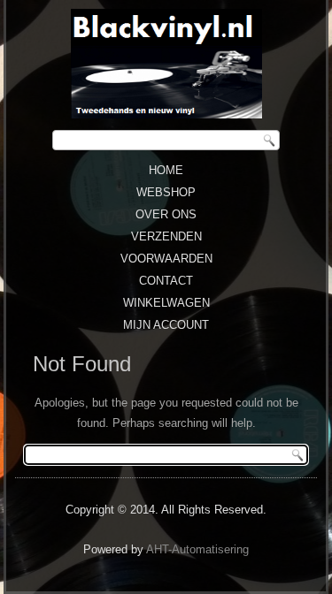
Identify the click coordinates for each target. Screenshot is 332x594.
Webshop (166, 192)
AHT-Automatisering (197, 549)
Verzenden (166, 236)
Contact (166, 280)
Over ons (166, 214)
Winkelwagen (166, 302)
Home (166, 170)
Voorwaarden (166, 258)
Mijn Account (166, 324)
